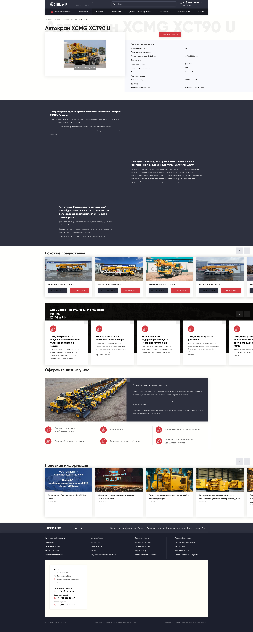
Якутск (185, 5)
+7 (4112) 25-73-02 (192, 2)
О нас (201, 12)
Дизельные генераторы (140, 12)
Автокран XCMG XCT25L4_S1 (61, 284)
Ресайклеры (180, 546)
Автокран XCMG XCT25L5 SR (162, 284)
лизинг (58, 290)
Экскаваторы (96, 546)
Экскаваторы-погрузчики (185, 542)
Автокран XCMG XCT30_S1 (211, 284)
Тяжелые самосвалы (183, 538)
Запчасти (83, 12)
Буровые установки (182, 550)
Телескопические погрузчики (186, 555)
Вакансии (116, 12)
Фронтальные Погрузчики (55, 538)
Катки (93, 550)
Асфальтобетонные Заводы (146, 555)
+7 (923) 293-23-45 (66, 605)
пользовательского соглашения (124, 623)
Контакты (164, 12)
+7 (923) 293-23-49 (66, 598)
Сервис (99, 12)
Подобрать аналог (170, 35)
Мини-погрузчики (52, 550)
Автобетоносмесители (54, 555)
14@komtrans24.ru (64, 576)
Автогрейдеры (97, 538)
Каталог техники (62, 12)
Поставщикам (183, 12)
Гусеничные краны (142, 546)
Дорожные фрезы (142, 550)
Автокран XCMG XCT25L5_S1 (111, 284)
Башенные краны (142, 538)
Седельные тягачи (52, 546)
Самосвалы (49, 542)
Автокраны (95, 542)
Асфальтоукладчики (143, 542)
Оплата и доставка (156, 528)
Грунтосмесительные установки (104, 555)
